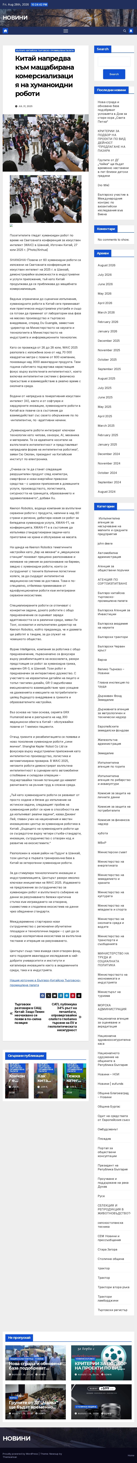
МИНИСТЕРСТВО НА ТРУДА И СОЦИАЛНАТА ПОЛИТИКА (113, 959)
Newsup (54, 1453)
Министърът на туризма (109, 994)
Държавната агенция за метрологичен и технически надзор (113, 713)
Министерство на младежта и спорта (113, 907)
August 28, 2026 (23, 1374)
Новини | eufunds (110, 1083)
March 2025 (106, 425)
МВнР (102, 842)
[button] (124, 31)
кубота (103, 833)
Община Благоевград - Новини (26, 1359)
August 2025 (106, 378)
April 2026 (105, 303)
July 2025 (104, 388)
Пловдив (104, 1138)
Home (131, 1455)
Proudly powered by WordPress (21, 1453)
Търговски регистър (113, 1310)
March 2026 (106, 312)
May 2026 (105, 293)
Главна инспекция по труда (113, 684)
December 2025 (109, 340)
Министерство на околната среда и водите (111, 922)
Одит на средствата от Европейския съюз (114, 1118)
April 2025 (105, 416)
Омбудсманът (108, 1129)
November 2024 (109, 463)
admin (42, 1374)
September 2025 (109, 369)
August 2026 (106, 265)
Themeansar (10, 1457)
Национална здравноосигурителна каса (114, 1039)
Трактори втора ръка (113, 1287)
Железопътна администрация (109, 741)
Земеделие (106, 753)
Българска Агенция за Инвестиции (114, 612)
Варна (102, 659)
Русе (101, 1196)
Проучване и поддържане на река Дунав (113, 1182)
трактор (104, 1268)
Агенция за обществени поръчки (113, 568)
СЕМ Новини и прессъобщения (109, 1238)
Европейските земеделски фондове (113, 728)
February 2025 (108, 435)
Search (103, 49)
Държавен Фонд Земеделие (110, 698)
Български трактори (113, 637)
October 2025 (107, 359)
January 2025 (107, 444)
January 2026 (107, 331)
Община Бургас (109, 1106)
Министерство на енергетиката (111, 863)
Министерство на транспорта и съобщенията (111, 940)
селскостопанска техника (110, 1224)
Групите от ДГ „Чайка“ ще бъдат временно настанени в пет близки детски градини (113, 167)
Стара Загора (107, 1249)
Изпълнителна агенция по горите (111, 764)
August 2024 (107, 491)
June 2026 (105, 284)
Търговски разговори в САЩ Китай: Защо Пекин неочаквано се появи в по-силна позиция (29, 1014)
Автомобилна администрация (109, 555)
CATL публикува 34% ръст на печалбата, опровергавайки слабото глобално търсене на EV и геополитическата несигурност (62, 1017)
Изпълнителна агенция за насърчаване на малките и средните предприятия (113, 526)
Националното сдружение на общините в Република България (113, 1059)
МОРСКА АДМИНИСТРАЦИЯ (112, 1007)
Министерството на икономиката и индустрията (112, 978)
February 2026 (108, 322)
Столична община (111, 1259)
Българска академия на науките (113, 625)
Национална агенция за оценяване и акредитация (113, 1022)
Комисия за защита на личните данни (114, 795)
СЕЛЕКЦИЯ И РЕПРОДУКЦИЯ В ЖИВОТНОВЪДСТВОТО (115, 1209)
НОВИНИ (15, 17)
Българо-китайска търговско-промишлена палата (45, 50)
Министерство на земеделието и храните (111, 878)
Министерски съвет (112, 852)
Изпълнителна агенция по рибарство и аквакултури (114, 780)
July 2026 (105, 274)
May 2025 (104, 407)
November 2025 (109, 350)
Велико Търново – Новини (111, 671)
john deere (105, 543)
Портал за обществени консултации (107, 1152)
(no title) (103, 185)
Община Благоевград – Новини (113, 1095)
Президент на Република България (113, 1167)
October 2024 (107, 473)
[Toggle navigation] (65, 30)
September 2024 (109, 482)
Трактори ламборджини (108, 1298)
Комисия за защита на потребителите (114, 808)
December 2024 (109, 454)
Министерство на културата (111, 894)
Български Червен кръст (111, 648)
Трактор (104, 1277)
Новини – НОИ (108, 1074)
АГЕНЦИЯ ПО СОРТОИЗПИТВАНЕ (112, 581)
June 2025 (105, 397)
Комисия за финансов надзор (114, 822)
